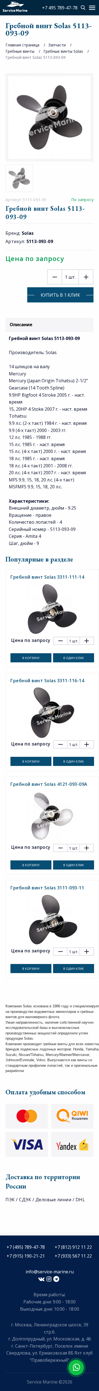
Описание (21, 325)
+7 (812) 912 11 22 (73, 1247)
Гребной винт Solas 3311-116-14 (47, 681)
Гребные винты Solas (63, 51)
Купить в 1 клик (60, 295)
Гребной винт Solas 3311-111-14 (47, 577)
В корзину (31, 658)
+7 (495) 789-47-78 (26, 1247)
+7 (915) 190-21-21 (26, 1256)
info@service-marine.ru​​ (50, 1272)
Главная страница (22, 45)
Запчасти (57, 45)
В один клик (73, 658)
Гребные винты (20, 51)
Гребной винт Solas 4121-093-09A (48, 784)
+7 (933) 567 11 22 (73, 1256)
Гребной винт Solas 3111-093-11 (47, 888)
